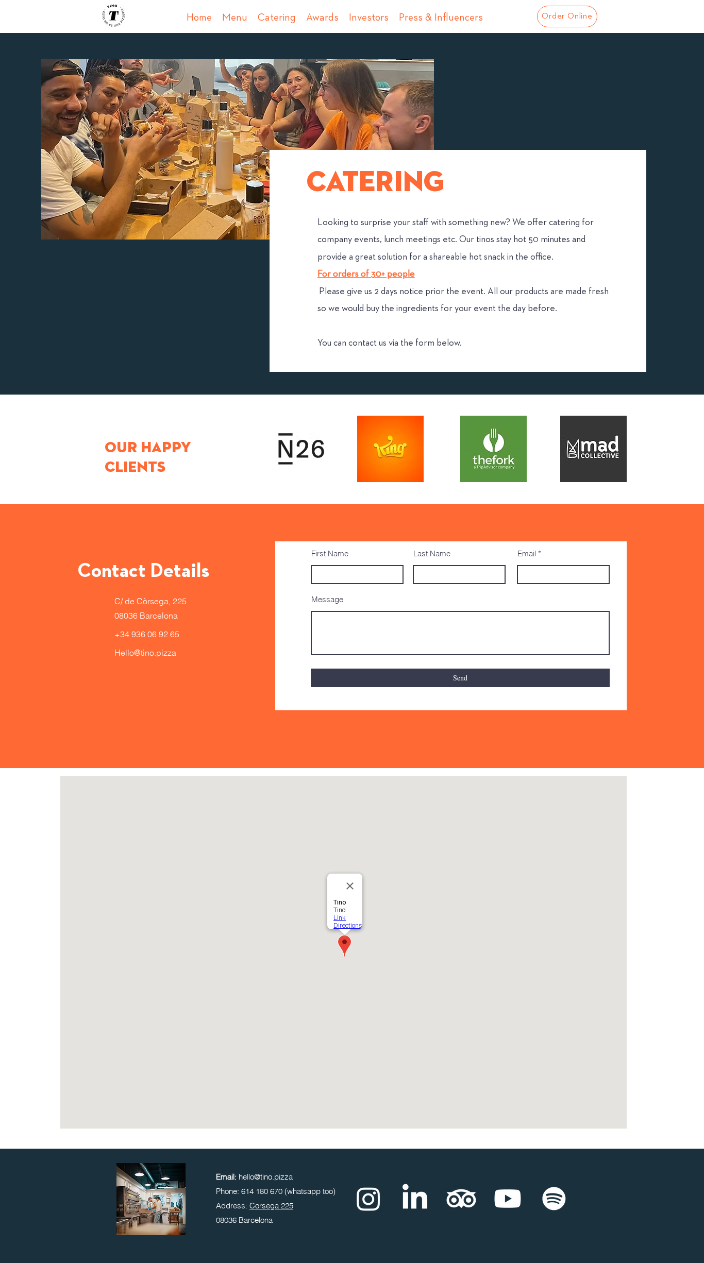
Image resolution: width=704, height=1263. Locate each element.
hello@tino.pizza (266, 1177)
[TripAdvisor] (461, 1198)
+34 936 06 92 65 (146, 634)
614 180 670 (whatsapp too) (288, 1191)
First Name (329, 553)
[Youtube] (507, 1198)
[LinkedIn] (414, 1198)
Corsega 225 (271, 1205)
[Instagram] (368, 1198)
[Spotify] (554, 1198)
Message (327, 599)
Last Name (431, 553)
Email (526, 553)
